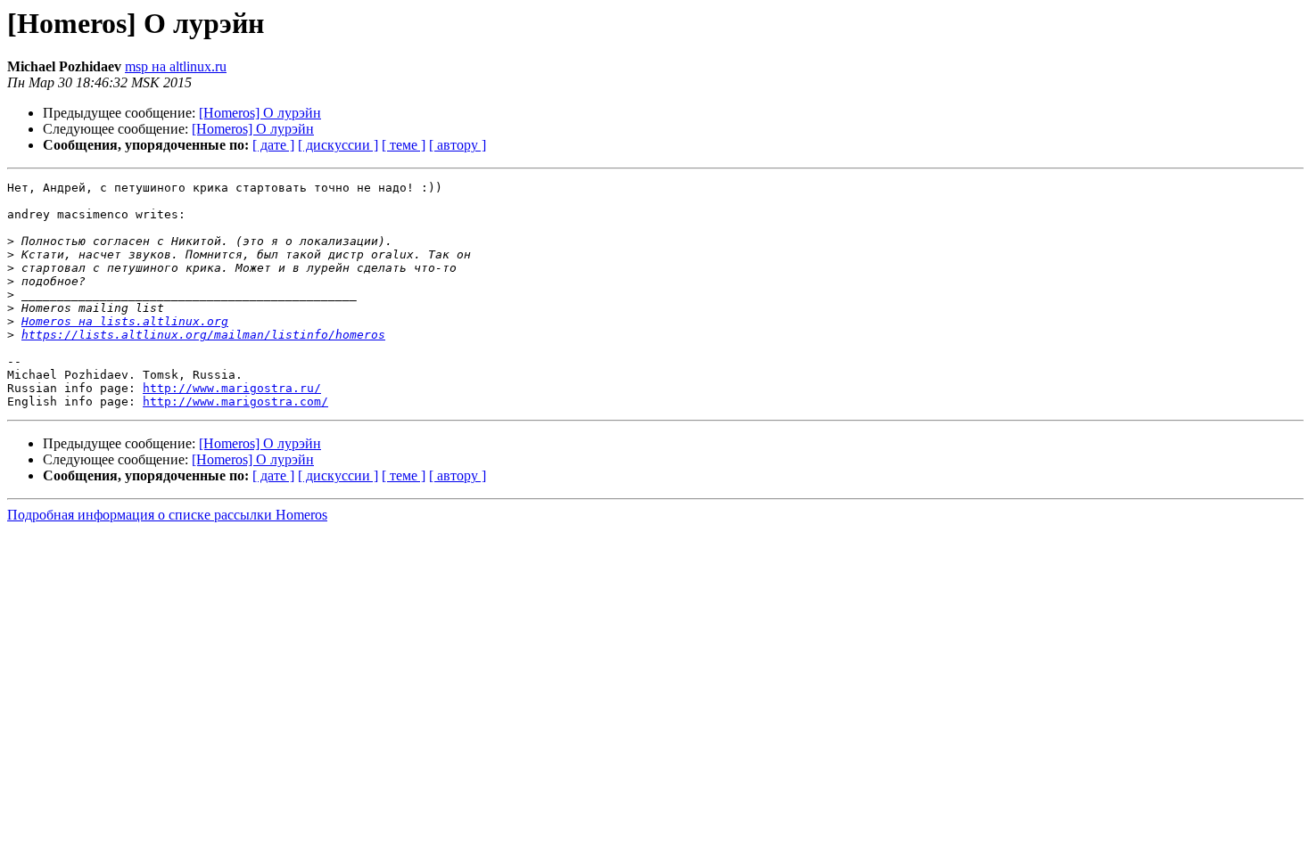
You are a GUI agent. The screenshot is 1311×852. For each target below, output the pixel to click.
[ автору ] (457, 144)
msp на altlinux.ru (176, 66)
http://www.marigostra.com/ (235, 401)
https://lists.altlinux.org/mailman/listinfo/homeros (203, 334)
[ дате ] (273, 144)
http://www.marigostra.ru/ (232, 388)
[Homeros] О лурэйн (260, 112)
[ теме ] (403, 144)
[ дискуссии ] (338, 144)
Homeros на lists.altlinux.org (124, 321)
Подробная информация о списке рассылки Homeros (167, 514)
